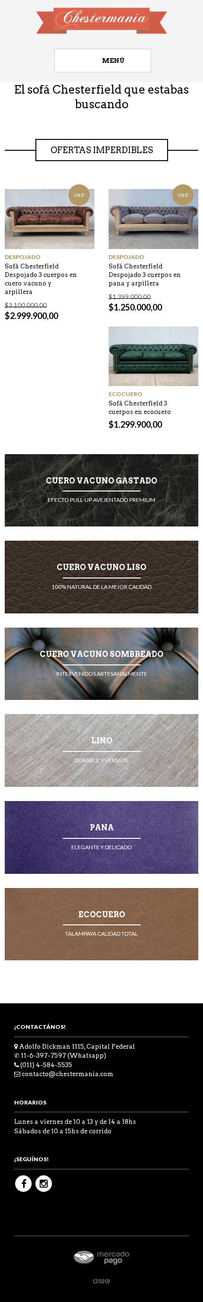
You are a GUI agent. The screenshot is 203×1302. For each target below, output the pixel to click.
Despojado (23, 256)
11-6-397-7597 (43, 1055)
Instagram (43, 1183)
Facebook (23, 1183)
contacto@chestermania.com (67, 1074)
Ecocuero (126, 393)
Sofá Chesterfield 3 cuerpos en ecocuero (140, 407)
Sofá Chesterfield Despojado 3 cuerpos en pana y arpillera (145, 275)
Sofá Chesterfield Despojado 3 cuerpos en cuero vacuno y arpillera (41, 279)
